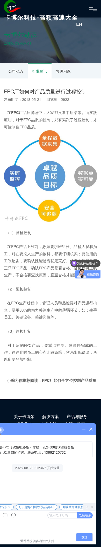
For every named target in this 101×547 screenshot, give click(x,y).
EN (79, 24)
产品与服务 (77, 416)
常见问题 (63, 71)
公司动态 (16, 71)
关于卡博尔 (24, 416)
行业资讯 (39, 71)
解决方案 (50, 416)
